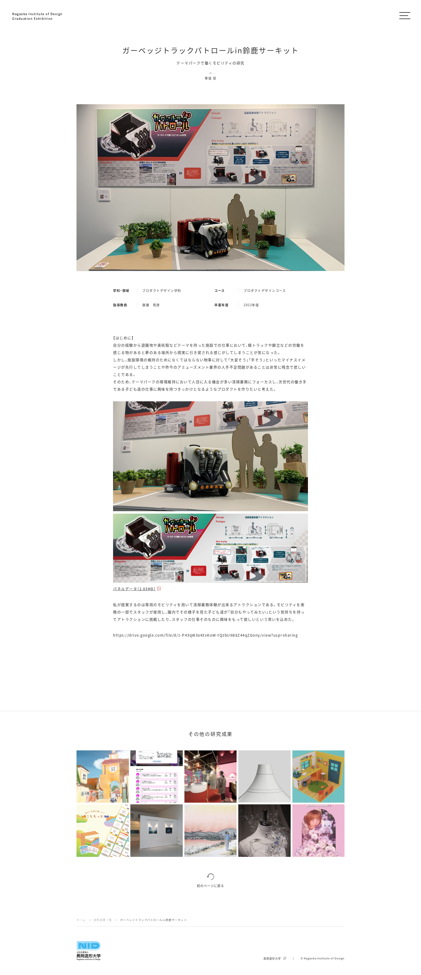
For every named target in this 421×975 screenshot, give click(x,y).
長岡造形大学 (272, 958)
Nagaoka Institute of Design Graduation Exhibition (37, 16)
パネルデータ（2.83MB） (134, 588)
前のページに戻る (210, 885)
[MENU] (404, 14)
